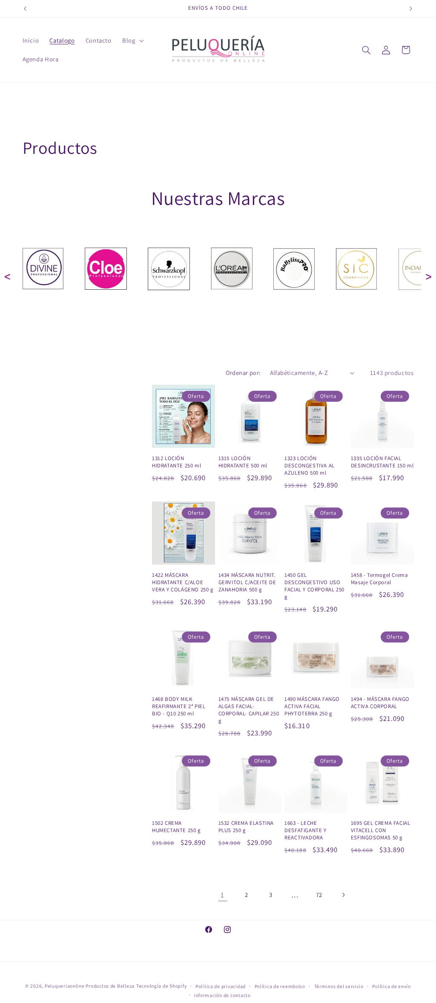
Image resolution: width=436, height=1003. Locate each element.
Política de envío (391, 986)
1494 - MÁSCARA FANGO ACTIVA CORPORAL (380, 703)
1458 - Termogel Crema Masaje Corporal (379, 579)
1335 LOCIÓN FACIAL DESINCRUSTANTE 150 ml (382, 462)
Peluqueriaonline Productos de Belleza (90, 986)
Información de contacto (222, 995)
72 (319, 895)
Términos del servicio (339, 986)
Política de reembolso (280, 986)
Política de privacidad (220, 986)
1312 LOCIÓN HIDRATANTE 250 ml (176, 462)
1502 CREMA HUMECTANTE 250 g (176, 827)
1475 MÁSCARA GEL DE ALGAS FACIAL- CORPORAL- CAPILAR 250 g (248, 710)
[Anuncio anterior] (25, 8)
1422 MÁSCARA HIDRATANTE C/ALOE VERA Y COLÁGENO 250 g (183, 582)
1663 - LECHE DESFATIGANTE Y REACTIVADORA (305, 830)
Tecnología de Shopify (161, 986)
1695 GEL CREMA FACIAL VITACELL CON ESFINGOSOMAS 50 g (380, 830)
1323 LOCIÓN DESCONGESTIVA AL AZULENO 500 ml (309, 465)
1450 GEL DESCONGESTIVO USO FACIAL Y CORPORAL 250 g (314, 586)
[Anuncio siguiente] (411, 8)
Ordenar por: (243, 373)
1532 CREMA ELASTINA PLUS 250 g (246, 827)
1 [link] (222, 894)
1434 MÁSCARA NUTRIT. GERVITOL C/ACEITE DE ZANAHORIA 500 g (247, 582)
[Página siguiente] (343, 895)
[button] (132, 40)
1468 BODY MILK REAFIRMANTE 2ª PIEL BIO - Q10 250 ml (178, 706)
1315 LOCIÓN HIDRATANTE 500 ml (242, 462)
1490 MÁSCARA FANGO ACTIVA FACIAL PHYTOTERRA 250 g (312, 706)
